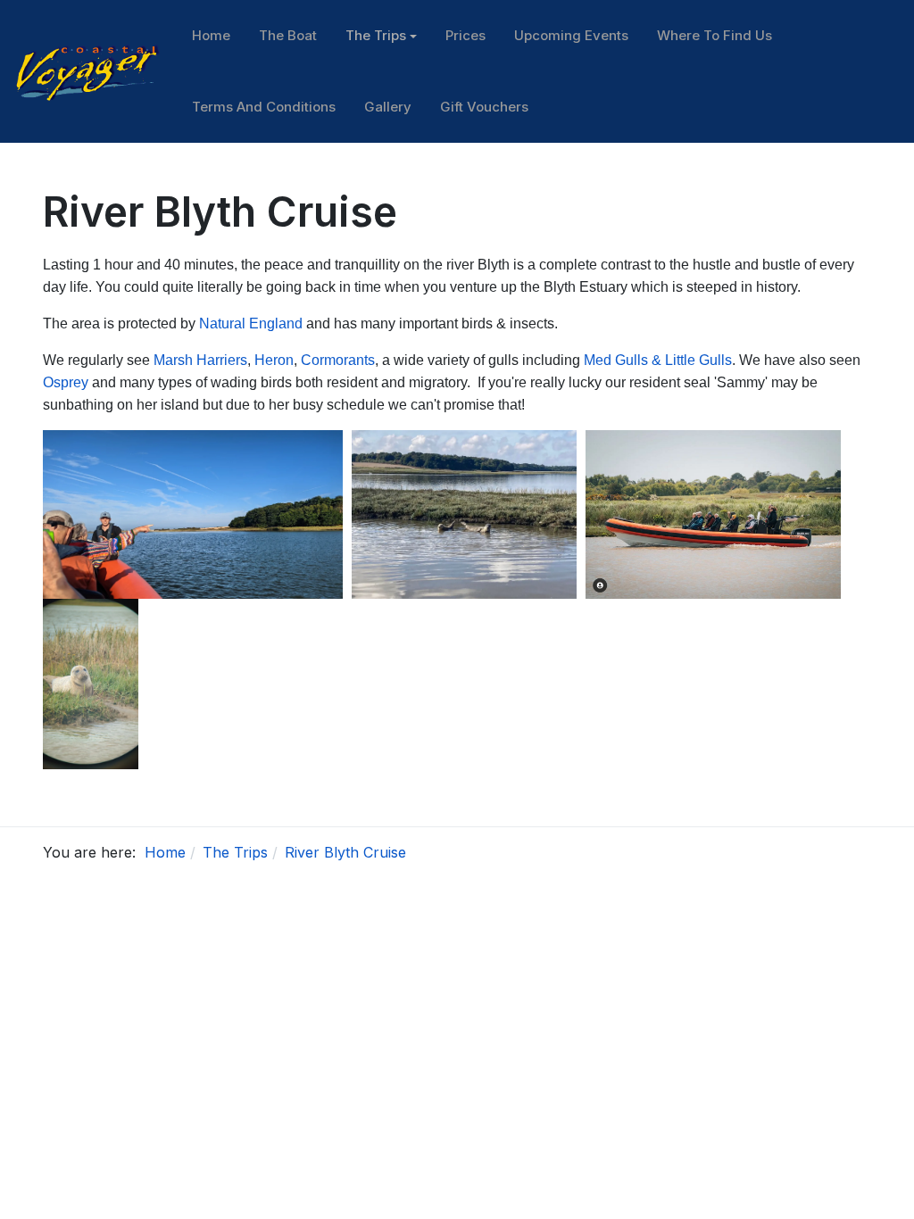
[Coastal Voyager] (88, 69)
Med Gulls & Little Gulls (658, 360)
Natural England (251, 323)
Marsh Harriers (200, 360)
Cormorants (338, 360)
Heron (274, 360)
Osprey (65, 382)
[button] (381, 35)
